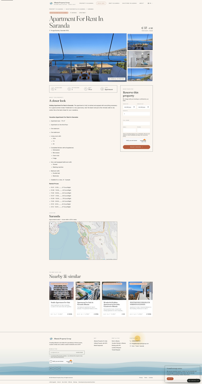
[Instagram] (50, 368)
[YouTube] (59, 368)
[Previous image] (52, 57)
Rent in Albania (114, 3)
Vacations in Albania (129, 3)
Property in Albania (86, 3)
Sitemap (75, 382)
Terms (145, 377)
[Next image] (123, 57)
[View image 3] (140, 76)
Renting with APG (116, 345)
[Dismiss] (196, 378)
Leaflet (103, 259)
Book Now (101, 3)
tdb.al (93, 382)
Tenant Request (116, 349)
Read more (187, 374)
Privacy (141, 377)
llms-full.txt (64, 382)
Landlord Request (116, 347)
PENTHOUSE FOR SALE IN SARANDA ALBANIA (140, 303)
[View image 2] (140, 59)
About (142, 3)
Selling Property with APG (100, 343)
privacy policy (60, 357)
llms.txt (59, 382)
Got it (170, 378)
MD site (70, 382)
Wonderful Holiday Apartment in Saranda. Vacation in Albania (112, 304)
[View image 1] (140, 41)
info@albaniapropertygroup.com (140, 343)
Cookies (151, 377)
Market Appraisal (98, 345)
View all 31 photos (117, 78)
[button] (51, 224)
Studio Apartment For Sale (60, 302)
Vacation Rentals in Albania (75, 9)
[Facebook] (54, 368)
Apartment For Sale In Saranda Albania (85, 303)
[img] (83, 241)
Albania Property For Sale (100, 341)
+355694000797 (136, 341)
